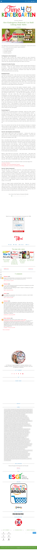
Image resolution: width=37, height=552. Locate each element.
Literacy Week (24, 432)
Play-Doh (14, 442)
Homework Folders (7, 427)
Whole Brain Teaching (8, 458)
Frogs (24, 424)
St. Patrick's (16, 450)
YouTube (6, 460)
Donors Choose (7, 419)
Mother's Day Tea (21, 435)
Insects (20, 427)
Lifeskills (11, 432)
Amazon (21, 409)
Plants (10, 442)
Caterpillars (12, 414)
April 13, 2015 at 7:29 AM (8, 280)
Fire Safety (12, 422)
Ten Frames (21, 455)
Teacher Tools (20, 453)
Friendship (20, 424)
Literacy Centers (17, 432)
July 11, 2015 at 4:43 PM (8, 297)
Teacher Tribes (27, 453)
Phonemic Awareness (17, 440)
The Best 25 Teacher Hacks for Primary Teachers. (22, 261)
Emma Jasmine (7, 318)
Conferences (6, 417)
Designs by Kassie (24, 547)
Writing (29, 458)
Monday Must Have (7, 435)
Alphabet (17, 409)
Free (12, 424)
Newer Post (6, 268)
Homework (20, 20)
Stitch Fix (21, 450)
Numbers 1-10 (23, 437)
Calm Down (6, 414)
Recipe (5, 445)
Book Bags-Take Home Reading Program (11, 164)
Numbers (18, 437)
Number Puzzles (7, 437)
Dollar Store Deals (24, 417)
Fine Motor (6, 422)
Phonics (23, 440)
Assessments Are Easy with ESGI (30, 260)
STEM (17, 445)
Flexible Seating (7, 424)
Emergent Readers (26, 419)
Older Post (30, 268)
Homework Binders (6, 162)
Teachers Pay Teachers (8, 455)
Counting (12, 417)
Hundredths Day (15, 427)
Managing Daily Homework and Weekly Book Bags (13, 165)
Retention (9, 445)
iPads (9, 460)
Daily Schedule (17, 417)
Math (29, 432)
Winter (15, 458)
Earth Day (20, 419)
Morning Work (14, 435)
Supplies (30, 450)
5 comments (18, 27)
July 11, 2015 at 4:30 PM (8, 290)
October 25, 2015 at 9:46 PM (9, 314)
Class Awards (22, 414)
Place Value (28, 440)
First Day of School (18, 422)
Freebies (15, 424)
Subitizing (26, 450)
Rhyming (14, 445)
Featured (16, 20)
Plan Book (6, 442)
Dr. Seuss (12, 419)
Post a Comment (6, 329)
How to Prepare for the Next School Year (6, 261)
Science (26, 445)
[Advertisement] (18, 338)
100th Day (6, 409)
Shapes (29, 445)
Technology (16, 455)
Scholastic (21, 445)
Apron (29, 409)
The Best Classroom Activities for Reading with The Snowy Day (14, 262)
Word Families (19, 458)
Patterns (6, 440)
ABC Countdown (12, 409)
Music (27, 435)
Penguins (10, 440)
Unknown (6, 276)
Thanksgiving (26, 455)
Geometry (28, 424)
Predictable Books (25, 442)
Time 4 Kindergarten (11, 547)
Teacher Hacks (7, 453)
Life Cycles (6, 432)
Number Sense (13, 437)
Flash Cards (25, 422)
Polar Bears (19, 442)
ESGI (16, 419)
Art (31, 409)
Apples (25, 409)
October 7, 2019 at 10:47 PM (9, 327)
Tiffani (5, 293)
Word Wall (25, 458)
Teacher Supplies (14, 453)
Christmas (17, 414)
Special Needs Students (8, 450)
